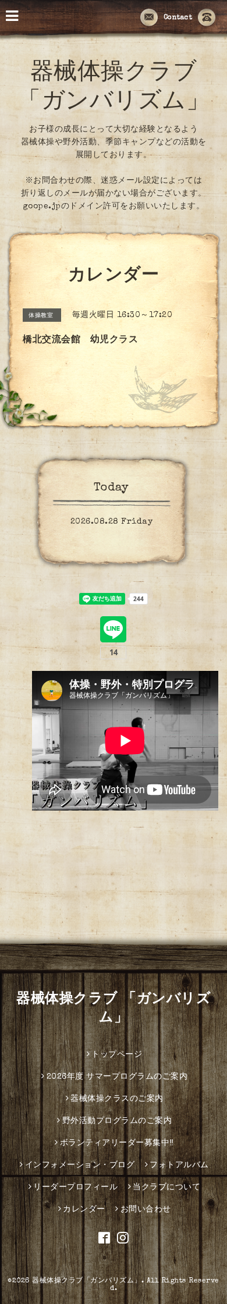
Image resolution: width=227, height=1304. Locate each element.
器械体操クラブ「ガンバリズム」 (86, 1281)
